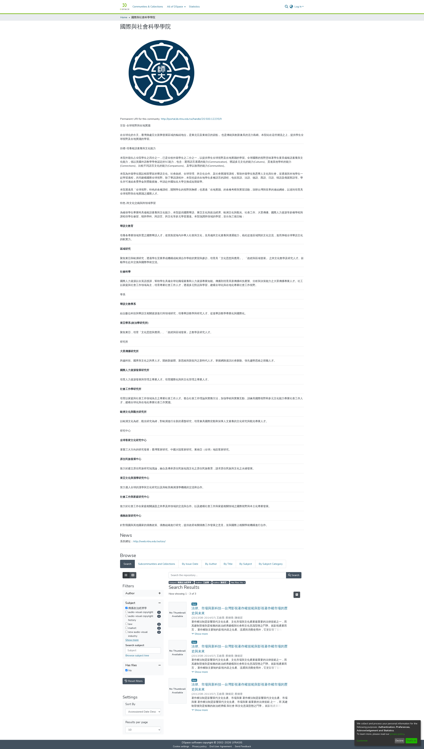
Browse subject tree (137, 655)
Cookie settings (181, 746)
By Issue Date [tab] (190, 564)
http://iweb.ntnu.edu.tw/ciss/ (149, 541)
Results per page (136, 722)
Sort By (130, 704)
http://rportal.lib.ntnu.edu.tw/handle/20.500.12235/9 (191, 119)
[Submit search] (287, 7)
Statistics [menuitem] (194, 6)
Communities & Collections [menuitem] (147, 6)
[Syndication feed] (296, 595)
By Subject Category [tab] (271, 564)
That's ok (411, 740)
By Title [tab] (228, 564)
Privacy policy (199, 746)
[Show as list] (126, 575)
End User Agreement (221, 746)
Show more (132, 640)
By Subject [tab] (245, 564)
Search (295, 575)
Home (123, 17)
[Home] (124, 6)
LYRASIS (237, 742)
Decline (399, 740)
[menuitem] (176, 6)
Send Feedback (243, 746)
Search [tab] (127, 564)
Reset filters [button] (135, 681)
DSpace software (192, 742)
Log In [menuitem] (298, 6)
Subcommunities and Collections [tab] (156, 564)
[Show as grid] (132, 575)
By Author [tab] (211, 564)
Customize (362, 740)
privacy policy (397, 734)
